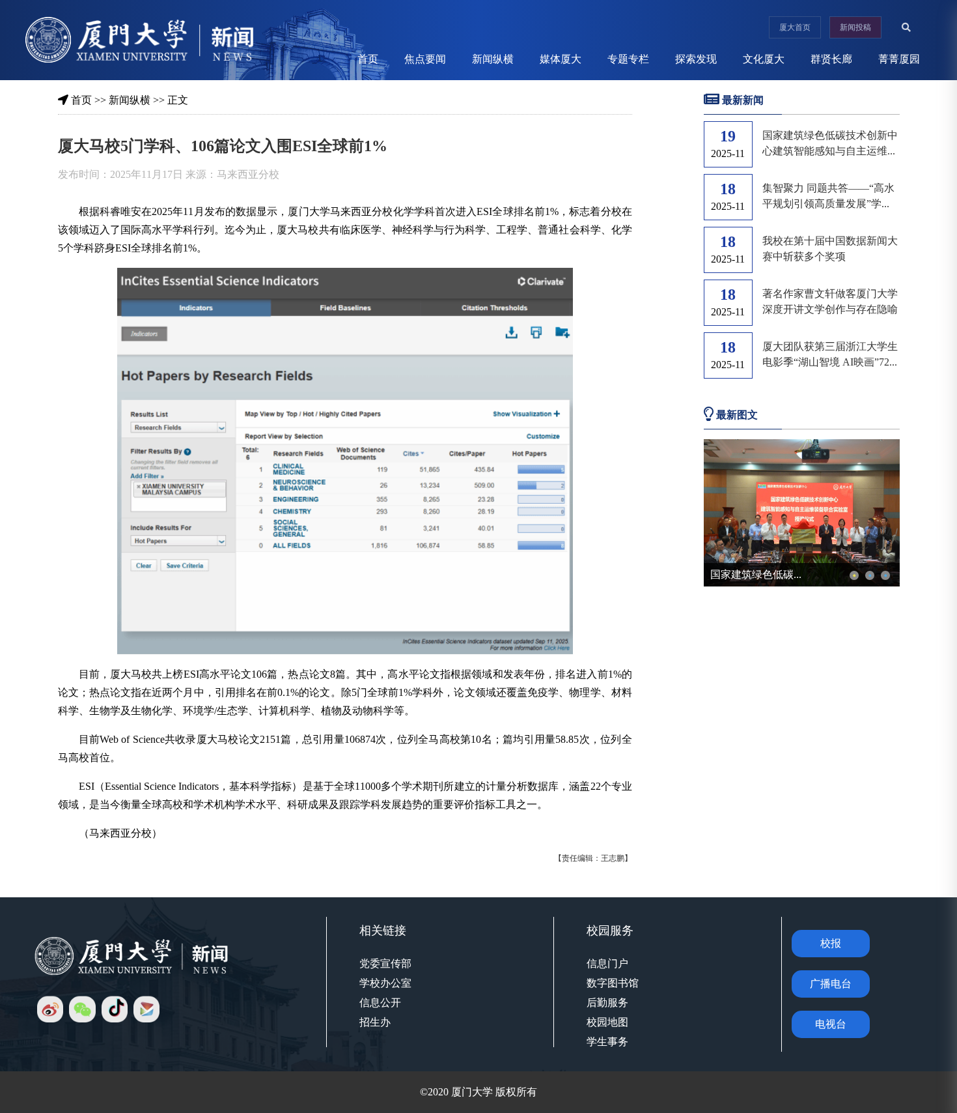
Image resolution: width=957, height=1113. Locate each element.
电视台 (830, 1024)
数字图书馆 (613, 983)
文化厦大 (763, 59)
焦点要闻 (425, 59)
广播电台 (831, 983)
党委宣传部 (385, 963)
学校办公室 (385, 983)
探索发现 (696, 59)
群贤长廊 (831, 59)
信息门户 (607, 963)
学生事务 (607, 1041)
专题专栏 (628, 59)
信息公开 (380, 1002)
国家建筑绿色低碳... (755, 574)
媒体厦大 (560, 59)
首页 (367, 59)
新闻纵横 (493, 59)
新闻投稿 (855, 27)
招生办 (375, 1022)
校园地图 (607, 1022)
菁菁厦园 (899, 59)
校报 (830, 943)
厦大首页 (795, 27)
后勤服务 (607, 1002)
